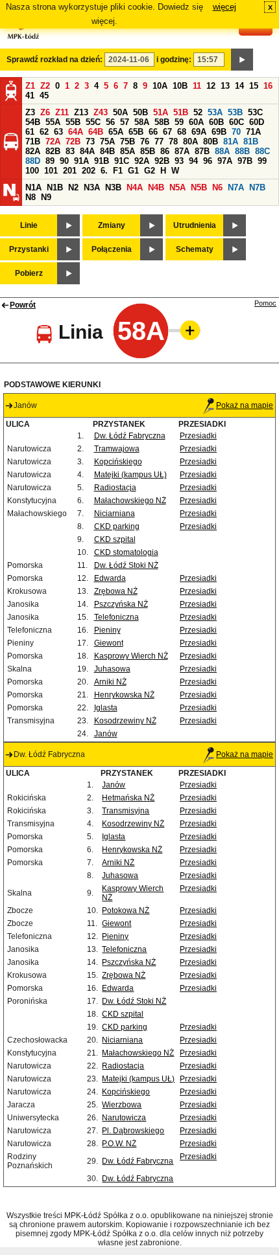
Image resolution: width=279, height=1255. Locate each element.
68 (181, 132)
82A (32, 151)
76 (144, 141)
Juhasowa (112, 668)
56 (110, 122)
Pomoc (265, 303)
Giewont (108, 643)
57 (124, 122)
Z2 (45, 86)
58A (141, 122)
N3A (92, 187)
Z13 (81, 112)
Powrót (23, 305)
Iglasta (105, 707)
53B (235, 112)
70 (236, 132)
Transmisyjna (125, 810)
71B (32, 141)
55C (93, 122)
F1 (118, 170)
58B (161, 122)
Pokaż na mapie (244, 405)
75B (127, 141)
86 (164, 151)
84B (107, 151)
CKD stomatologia (126, 552)
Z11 (62, 112)
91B (101, 161)
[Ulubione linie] (186, 330)
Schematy (194, 249)
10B (180, 86)
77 (159, 141)
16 (268, 86)
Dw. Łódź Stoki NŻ (126, 565)
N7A (236, 187)
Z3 (30, 112)
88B (242, 151)
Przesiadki (198, 435)
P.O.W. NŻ (119, 1143)
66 (153, 132)
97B (244, 161)
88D (32, 161)
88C (262, 151)
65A (115, 132)
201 (70, 170)
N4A (135, 187)
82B (52, 151)
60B (216, 122)
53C (255, 112)
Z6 (45, 112)
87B (202, 151)
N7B (257, 187)
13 (225, 86)
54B (32, 122)
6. (104, 170)
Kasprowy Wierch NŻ (131, 656)
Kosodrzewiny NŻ (125, 720)
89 (50, 161)
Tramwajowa (117, 448)
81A (230, 141)
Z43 (100, 112)
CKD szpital (115, 539)
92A (141, 161)
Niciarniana (114, 513)
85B (147, 151)
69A (198, 132)
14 (239, 86)
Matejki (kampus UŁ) (130, 474)
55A (52, 122)
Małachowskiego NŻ (130, 500)
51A (160, 112)
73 (90, 141)
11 (197, 86)
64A (75, 132)
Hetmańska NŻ (128, 797)
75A (107, 141)
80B (210, 141)
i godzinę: (173, 59)
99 (262, 161)
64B (95, 132)
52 (197, 112)
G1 (133, 170)
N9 (46, 197)
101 (51, 170)
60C (236, 122)
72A (52, 141)
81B (250, 141)
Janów (105, 733)
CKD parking (117, 526)
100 (32, 170)
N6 (217, 187)
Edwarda (110, 578)
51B (180, 112)
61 (29, 132)
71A (253, 132)
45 (44, 95)
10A (159, 86)
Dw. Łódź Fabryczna (129, 435)
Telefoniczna (116, 617)
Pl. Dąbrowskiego (133, 1130)
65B (135, 132)
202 (88, 170)
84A (87, 151)
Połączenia (111, 249)
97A (224, 161)
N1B (55, 187)
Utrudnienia (194, 225)
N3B (113, 187)
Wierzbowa (121, 1104)
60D (256, 122)
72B (73, 141)
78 (173, 141)
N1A (33, 187)
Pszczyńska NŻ (121, 604)
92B (161, 161)
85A (127, 151)
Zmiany (111, 225)
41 (29, 95)
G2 (149, 170)
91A (81, 161)
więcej (224, 7)
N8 (30, 197)
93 (179, 161)
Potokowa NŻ (125, 910)
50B (140, 112)
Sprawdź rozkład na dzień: (54, 59)
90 (64, 161)
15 (253, 86)
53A (215, 112)
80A (190, 141)
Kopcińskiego (118, 461)
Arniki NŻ (110, 681)
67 (167, 132)
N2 (73, 187)
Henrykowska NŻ (124, 694)
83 (70, 151)
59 (179, 122)
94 (193, 161)
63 (58, 132)
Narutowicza (124, 1117)
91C (121, 161)
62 (44, 132)
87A (182, 151)
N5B (199, 187)
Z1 (30, 86)
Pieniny (107, 630)
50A (120, 112)
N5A (177, 187)
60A (196, 122)
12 (210, 86)
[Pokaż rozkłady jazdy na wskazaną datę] (242, 60)
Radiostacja (115, 487)
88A (222, 151)
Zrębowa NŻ (116, 591)
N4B (156, 187)
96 (207, 161)
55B (73, 122)
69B (219, 132)
